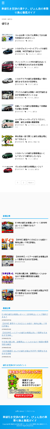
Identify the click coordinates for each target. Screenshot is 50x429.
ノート (29, 111)
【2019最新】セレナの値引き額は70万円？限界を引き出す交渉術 (24, 352)
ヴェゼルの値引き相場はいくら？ (29, 166)
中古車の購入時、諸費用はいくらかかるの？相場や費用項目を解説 (25, 343)
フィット (30, 67)
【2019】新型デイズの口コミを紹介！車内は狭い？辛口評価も (24, 324)
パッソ (30, 159)
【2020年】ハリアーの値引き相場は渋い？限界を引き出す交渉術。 (24, 333)
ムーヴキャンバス (34, 125)
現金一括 (36, 142)
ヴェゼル (31, 169)
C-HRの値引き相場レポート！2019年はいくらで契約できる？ (25, 315)
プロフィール (30, 411)
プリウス (30, 98)
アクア (30, 84)
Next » (31, 183)
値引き (30, 41)
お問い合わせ (19, 411)
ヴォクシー (32, 54)
